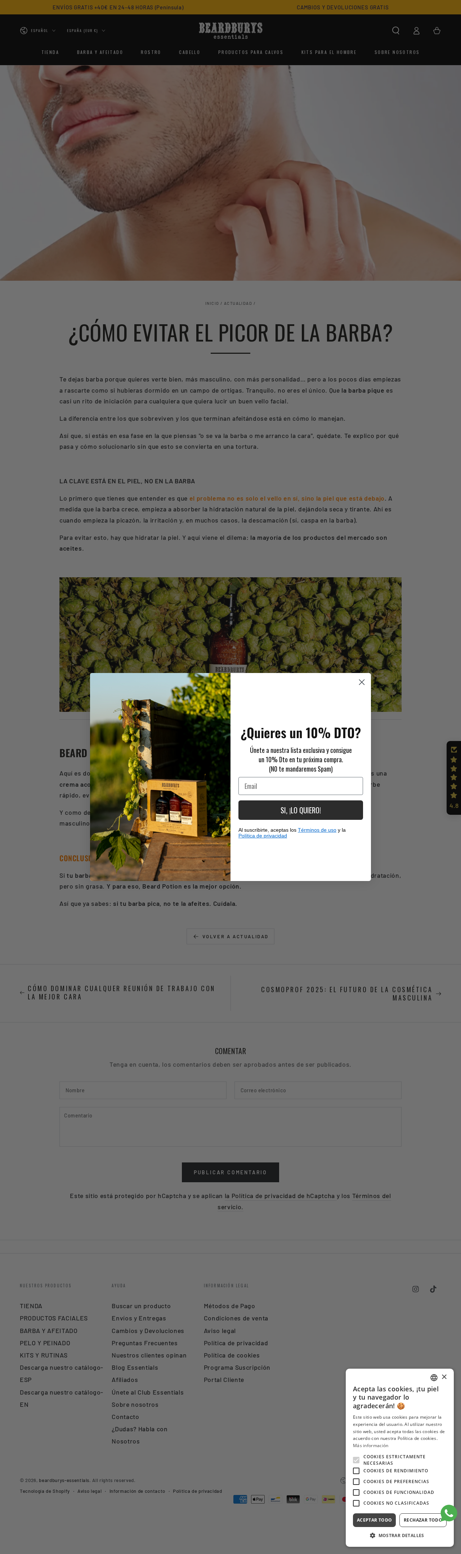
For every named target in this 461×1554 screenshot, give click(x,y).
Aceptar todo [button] (374, 1520)
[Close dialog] (361, 682)
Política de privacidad (262, 836)
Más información (371, 1445)
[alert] (400, 1458)
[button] (400, 1536)
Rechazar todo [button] (423, 1520)
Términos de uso (317, 830)
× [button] (444, 1377)
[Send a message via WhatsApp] (448, 1513)
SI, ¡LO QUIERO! (301, 810)
